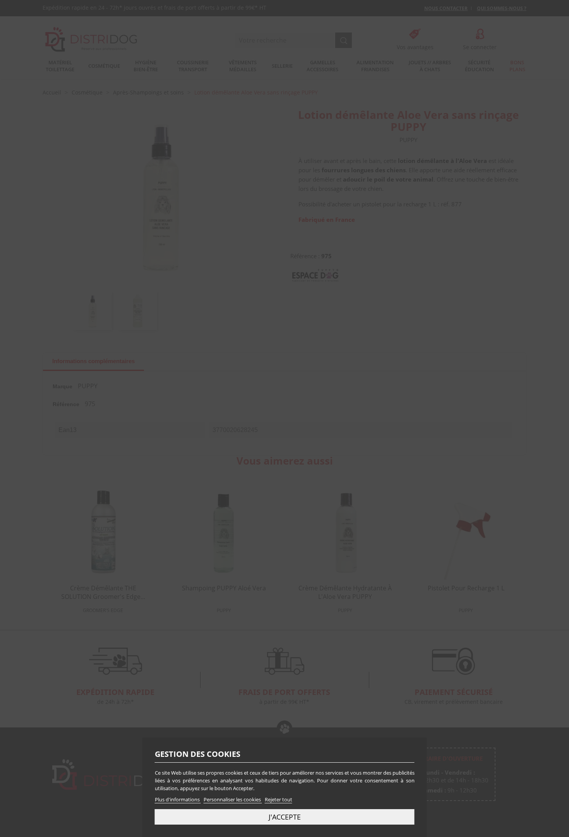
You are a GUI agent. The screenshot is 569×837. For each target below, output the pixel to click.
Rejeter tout (278, 799)
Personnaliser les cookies (233, 799)
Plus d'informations (178, 799)
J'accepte (285, 817)
